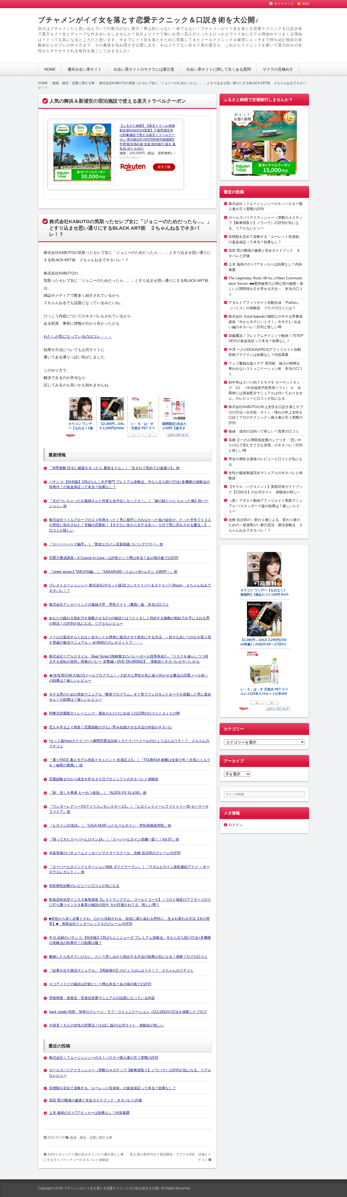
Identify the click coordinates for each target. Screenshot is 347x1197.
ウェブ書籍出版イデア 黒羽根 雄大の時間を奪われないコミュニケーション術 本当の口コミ (266, 368)
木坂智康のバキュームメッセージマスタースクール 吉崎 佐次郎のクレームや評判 (115, 853)
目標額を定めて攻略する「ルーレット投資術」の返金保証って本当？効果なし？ (112, 1088)
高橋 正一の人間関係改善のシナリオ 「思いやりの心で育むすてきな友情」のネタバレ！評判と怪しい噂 (266, 445)
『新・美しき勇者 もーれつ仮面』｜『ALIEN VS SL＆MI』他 (97, 793)
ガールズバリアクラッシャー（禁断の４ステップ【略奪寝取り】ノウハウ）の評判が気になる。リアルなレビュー (266, 223)
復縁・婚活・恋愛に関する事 (91, 1137)
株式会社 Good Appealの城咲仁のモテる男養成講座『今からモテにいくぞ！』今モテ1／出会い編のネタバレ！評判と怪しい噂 (266, 321)
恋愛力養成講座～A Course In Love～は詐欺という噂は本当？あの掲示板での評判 (113, 558)
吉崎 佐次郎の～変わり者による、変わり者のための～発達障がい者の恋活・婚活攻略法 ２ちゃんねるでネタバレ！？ (266, 525)
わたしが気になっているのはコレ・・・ (78, 336)
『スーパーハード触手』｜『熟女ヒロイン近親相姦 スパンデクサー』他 (106, 544)
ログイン (236, 825)
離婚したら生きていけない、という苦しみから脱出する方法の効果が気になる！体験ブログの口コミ (128, 957)
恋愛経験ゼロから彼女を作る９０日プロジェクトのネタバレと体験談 (103, 779)
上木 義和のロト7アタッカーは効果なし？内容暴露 (89, 1113)
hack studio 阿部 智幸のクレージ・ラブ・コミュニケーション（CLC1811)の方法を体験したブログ (128, 1012)
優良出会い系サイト (85, 69)
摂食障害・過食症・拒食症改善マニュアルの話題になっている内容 (102, 998)
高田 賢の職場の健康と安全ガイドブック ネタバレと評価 (95, 1100)
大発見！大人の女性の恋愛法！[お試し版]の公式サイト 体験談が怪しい (106, 1025)
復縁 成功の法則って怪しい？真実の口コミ (264, 431)
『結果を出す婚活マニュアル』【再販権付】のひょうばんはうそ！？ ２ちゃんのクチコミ (121, 970)
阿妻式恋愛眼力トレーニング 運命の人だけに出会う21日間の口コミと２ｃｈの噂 (114, 713)
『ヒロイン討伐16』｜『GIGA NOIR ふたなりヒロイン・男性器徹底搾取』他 (110, 825)
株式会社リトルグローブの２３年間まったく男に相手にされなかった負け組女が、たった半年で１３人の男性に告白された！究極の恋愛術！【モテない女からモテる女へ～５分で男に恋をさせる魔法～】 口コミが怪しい (130, 525)
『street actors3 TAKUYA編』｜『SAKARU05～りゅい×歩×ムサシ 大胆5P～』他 (113, 572)
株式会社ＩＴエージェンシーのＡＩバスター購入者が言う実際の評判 (103, 1058)
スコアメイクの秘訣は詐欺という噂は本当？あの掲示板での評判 (100, 984)
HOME (50, 69)
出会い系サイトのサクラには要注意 (144, 69)
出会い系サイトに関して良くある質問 (218, 69)
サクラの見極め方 (278, 69)
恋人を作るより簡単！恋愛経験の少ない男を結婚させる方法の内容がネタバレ (110, 727)
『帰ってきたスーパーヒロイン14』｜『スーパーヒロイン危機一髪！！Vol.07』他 (114, 839)
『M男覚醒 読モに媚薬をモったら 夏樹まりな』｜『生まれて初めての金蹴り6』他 (114, 468)
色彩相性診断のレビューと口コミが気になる (84, 886)
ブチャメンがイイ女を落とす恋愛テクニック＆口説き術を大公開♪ (148, 20)
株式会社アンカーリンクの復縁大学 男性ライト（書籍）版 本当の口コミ (109, 604)
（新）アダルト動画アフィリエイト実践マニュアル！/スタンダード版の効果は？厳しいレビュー (266, 505)
